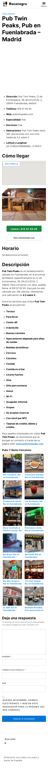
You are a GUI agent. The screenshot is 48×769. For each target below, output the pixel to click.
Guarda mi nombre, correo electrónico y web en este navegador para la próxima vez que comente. (24, 705)
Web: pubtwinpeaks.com (24, 238)
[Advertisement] (24, 70)
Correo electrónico (14, 670)
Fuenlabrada (8, 14)
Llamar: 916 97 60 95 (24, 229)
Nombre (7, 657)
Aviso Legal (10, 739)
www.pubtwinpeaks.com (29, 443)
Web (4, 683)
